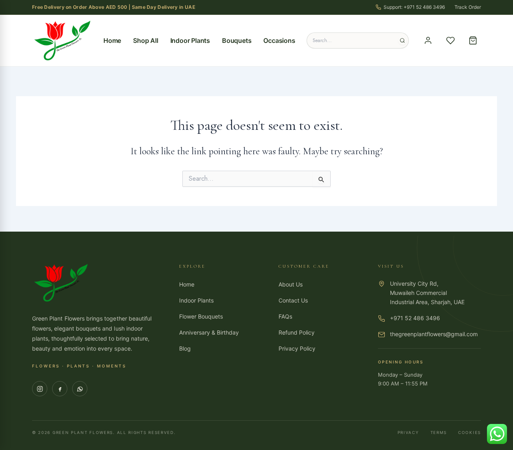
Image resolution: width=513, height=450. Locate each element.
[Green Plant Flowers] (62, 40)
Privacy (408, 432)
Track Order (467, 7)
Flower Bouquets (201, 316)
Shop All (145, 40)
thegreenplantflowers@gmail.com (434, 334)
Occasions (279, 40)
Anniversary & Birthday (209, 332)
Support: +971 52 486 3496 (414, 7)
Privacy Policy (297, 348)
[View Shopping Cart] (473, 40)
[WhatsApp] (79, 388)
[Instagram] (39, 388)
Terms (438, 432)
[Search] (402, 40)
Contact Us (293, 300)
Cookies (469, 432)
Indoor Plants (190, 40)
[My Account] (428, 40)
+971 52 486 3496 (415, 318)
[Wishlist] (450, 40)
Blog (185, 348)
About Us (291, 284)
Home (112, 40)
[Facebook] (59, 388)
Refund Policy (297, 332)
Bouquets (236, 40)
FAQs (285, 316)
